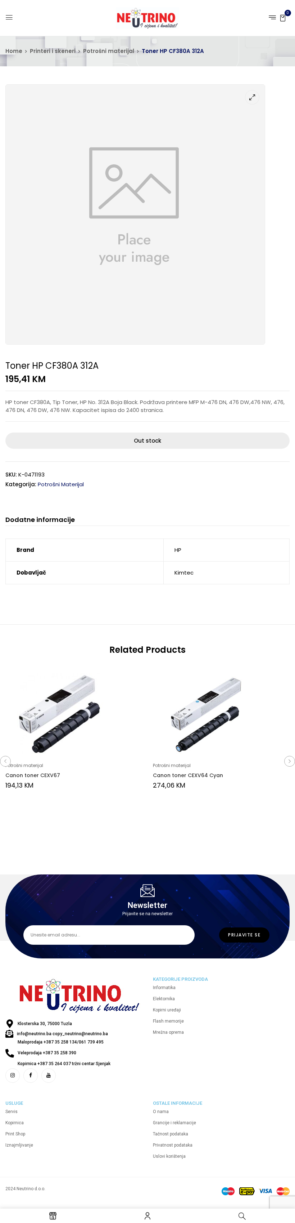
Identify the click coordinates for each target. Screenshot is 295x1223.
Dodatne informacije (40, 520)
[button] (283, 17)
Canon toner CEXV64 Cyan (188, 775)
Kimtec (184, 572)
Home (13, 51)
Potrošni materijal (108, 51)
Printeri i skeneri (53, 51)
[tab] (40, 521)
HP (177, 550)
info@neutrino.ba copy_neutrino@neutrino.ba (62, 1033)
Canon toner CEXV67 (32, 775)
